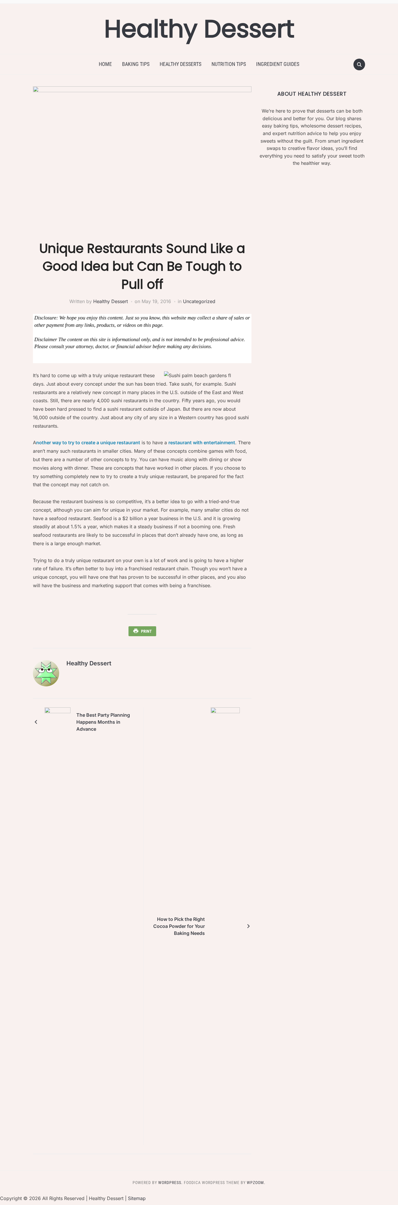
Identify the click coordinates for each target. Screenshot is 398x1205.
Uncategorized (199, 301)
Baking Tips (135, 64)
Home (105, 64)
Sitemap (137, 1198)
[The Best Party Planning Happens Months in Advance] (57, 722)
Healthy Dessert (199, 28)
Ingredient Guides (277, 64)
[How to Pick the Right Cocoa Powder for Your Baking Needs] (225, 926)
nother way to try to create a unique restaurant (88, 442)
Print (146, 631)
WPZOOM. (256, 1182)
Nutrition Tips (229, 64)
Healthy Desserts (180, 64)
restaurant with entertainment (201, 442)
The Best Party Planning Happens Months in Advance (103, 722)
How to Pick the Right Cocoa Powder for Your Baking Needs (179, 926)
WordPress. (170, 1182)
